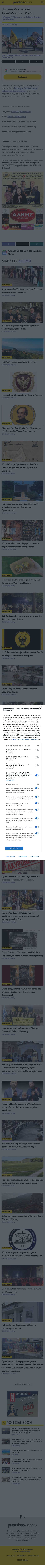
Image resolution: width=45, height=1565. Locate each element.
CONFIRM (14, 848)
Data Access (22, 856)
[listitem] (22, 746)
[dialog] (22, 782)
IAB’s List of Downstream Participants (25, 739)
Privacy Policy (34, 856)
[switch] (37, 750)
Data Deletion (10, 856)
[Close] (41, 709)
